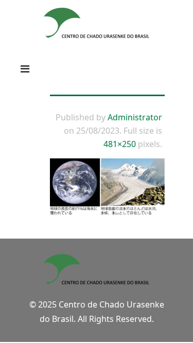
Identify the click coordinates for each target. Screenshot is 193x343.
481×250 (119, 144)
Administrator (135, 117)
